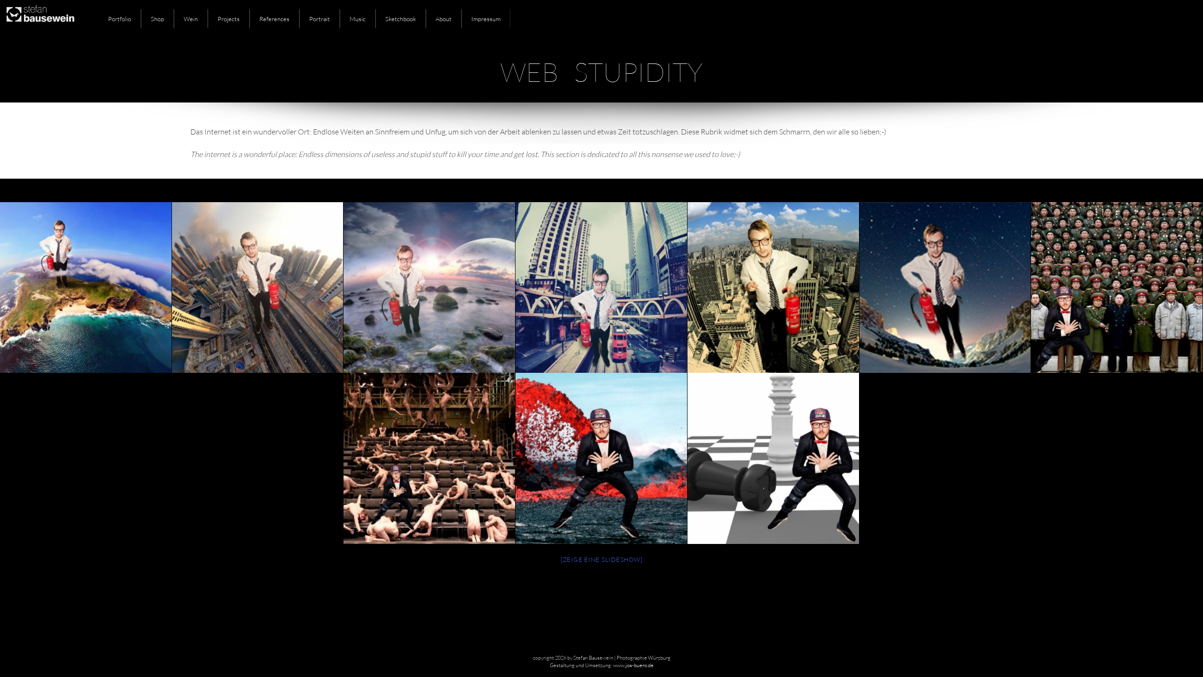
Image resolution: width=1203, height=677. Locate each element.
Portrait (319, 19)
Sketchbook (400, 19)
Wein (191, 19)
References (274, 19)
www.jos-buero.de (633, 665)
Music (358, 19)
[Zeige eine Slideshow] (602, 559)
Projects (229, 19)
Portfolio (119, 19)
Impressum (485, 19)
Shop (157, 19)
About (444, 19)
